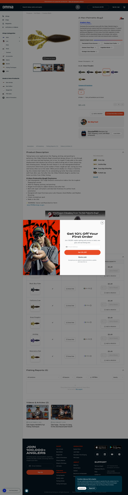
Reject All (92, 488)
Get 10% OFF (82, 252)
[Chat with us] (26, 491)
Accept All (82, 488)
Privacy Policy (104, 485)
